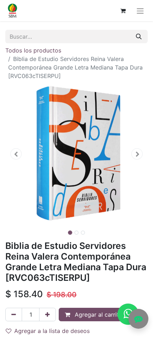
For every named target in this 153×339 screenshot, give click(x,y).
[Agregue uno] (47, 314)
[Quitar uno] (13, 314)
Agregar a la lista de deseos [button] (52, 330)
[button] (16, 154)
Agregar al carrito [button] (97, 314)
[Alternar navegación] (140, 10)
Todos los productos (33, 50)
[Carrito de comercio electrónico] (123, 11)
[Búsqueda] (139, 36)
